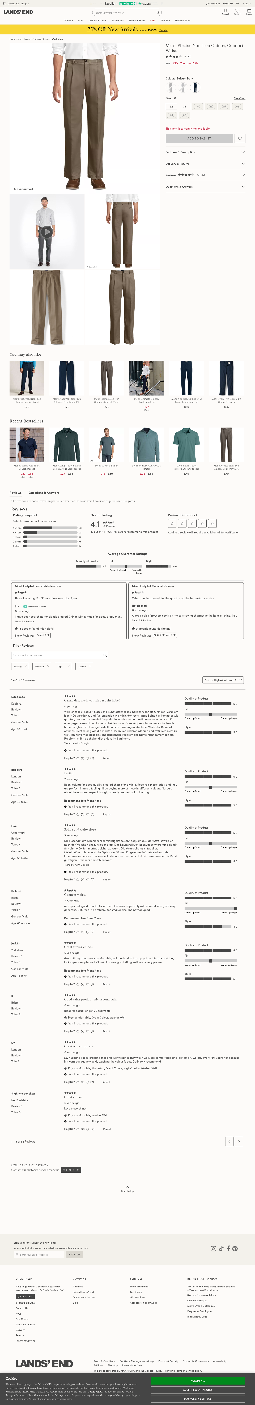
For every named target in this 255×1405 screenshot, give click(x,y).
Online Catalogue (18, 3)
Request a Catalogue (199, 1311)
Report (106, 758)
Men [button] (80, 20)
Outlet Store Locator (84, 1297)
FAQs (18, 1313)
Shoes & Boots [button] (137, 20)
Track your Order (25, 1324)
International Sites (132, 1365)
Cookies (124, 1361)
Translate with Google (76, 743)
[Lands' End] (18, 12)
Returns (20, 1335)
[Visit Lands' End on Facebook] (227, 1249)
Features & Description (180, 152)
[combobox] (226, 680)
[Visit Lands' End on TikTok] (220, 1249)
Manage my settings (197, 1398)
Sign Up (74, 1254)
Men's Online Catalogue (201, 1305)
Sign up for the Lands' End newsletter (35, 1242)
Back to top (127, 1191)
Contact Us (22, 1308)
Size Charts (22, 1319)
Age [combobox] (60, 666)
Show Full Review (25, 621)
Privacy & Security (168, 1361)
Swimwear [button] (118, 20)
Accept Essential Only (198, 1389)
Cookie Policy (95, 1391)
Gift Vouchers (137, 1297)
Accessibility (220, 1361)
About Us (78, 1286)
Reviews (16, 492)
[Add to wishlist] (240, 138)
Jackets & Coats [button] (97, 20)
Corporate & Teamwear (143, 1302)
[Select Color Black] (171, 87)
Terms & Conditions (104, 1361)
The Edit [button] (165, 20)
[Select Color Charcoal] (183, 87)
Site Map (113, 1365)
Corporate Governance (196, 1361)
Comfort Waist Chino (53, 38)
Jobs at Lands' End (83, 1292)
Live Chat (73, 1170)
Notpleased (139, 605)
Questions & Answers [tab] (44, 492)
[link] (109, 523)
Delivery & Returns (177, 164)
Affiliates (98, 1365)
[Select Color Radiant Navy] (195, 87)
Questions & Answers (179, 187)
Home (13, 38)
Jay (17, 606)
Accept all (198, 1380)
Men (20, 38)
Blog (75, 1302)
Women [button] (68, 20)
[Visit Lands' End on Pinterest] (234, 1249)
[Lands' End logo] (44, 1364)
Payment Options (25, 1340)
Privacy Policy (161, 1370)
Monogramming (139, 1286)
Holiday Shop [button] (182, 20)
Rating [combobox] (18, 666)
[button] (172, 523)
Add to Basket (199, 138)
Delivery (20, 1329)
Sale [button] (152, 20)
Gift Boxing (136, 1292)
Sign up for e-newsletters (201, 1295)
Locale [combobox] (82, 666)
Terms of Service (185, 1370)
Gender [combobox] (39, 666)
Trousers (28, 38)
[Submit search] (157, 12)
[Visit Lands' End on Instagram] (213, 1249)
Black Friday (197, 1316)
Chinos (38, 38)
